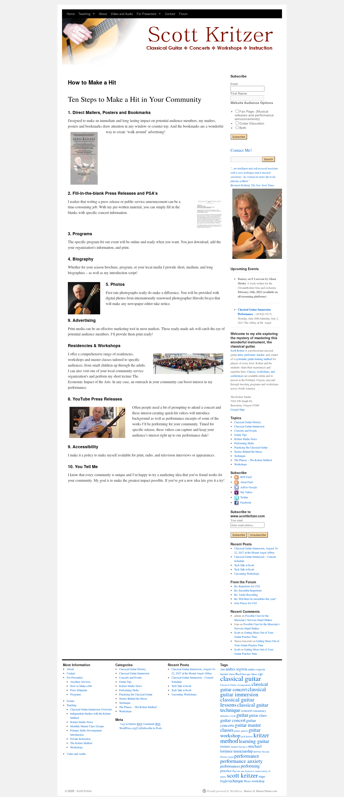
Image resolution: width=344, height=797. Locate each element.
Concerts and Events (245, 430)
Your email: (237, 520)
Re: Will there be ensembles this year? (255, 599)
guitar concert (232, 720)
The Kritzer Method (81, 743)
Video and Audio (122, 13)
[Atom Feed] (237, 482)
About (103, 13)
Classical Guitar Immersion (249, 426)
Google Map (238, 409)
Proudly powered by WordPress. (225, 791)
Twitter (244, 497)
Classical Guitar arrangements (235, 685)
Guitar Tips (240, 435)
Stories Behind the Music (248, 451)
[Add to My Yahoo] (237, 492)
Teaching (83, 14)
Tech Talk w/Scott (244, 565)
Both (242, 128)
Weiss (247, 781)
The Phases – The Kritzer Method (253, 460)
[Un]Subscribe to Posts (149, 728)
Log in (124, 724)
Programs (75, 694)
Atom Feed (246, 482)
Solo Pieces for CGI (245, 603)
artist (240, 354)
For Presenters (145, 14)
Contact (170, 13)
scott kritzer (242, 775)
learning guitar (254, 741)
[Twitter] (237, 497)
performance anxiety (241, 760)
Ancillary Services (80, 681)
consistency (259, 711)
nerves (257, 751)
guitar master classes (240, 727)
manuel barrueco (239, 746)
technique (235, 780)
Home (71, 13)
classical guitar (240, 678)
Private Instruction (80, 739)
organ (231, 756)
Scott (237, 632)
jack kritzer (247, 736)
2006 (222, 669)
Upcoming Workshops (246, 573)
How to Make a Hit (81, 686)
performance (246, 756)
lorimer (225, 746)
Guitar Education (251, 123)
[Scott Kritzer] (172, 37)
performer (249, 354)
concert (246, 710)
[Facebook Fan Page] (237, 502)
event (233, 715)
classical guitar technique (244, 707)
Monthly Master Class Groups (87, 726)
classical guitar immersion (243, 691)
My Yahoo (246, 492)
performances (230, 766)
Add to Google (248, 487)
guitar (242, 714)
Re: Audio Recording (246, 594)
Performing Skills (244, 443)
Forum (183, 13)
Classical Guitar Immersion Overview (91, 709)
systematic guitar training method (253, 359)
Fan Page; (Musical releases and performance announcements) (254, 115)
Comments (152, 724)
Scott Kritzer (238, 350)
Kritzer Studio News (245, 439)
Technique (239, 456)
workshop (258, 781)
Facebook (245, 502)
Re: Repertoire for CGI (247, 586)
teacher (260, 354)
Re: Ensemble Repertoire (248, 590)
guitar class (258, 715)
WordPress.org (127, 728)
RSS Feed (246, 477)
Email (234, 83)
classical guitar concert (244, 687)
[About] (258, 260)
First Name (239, 93)
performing (250, 766)
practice (226, 770)
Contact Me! (241, 150)
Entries (135, 724)
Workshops (240, 464)
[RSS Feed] (237, 477)
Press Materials (78, 690)
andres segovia (236, 669)
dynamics (225, 715)
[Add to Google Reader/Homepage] (237, 487)
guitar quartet (241, 730)
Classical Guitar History (247, 422)
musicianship (243, 751)
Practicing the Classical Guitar (250, 447)
